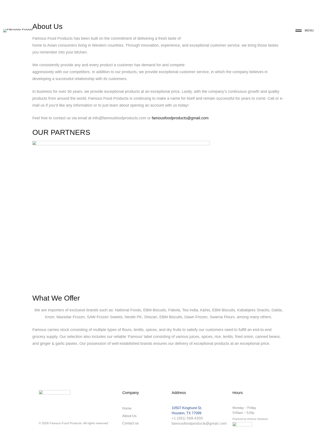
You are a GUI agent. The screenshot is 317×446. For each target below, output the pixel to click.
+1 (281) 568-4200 (187, 418)
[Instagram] (40, 415)
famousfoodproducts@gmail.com (180, 118)
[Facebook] (48, 415)
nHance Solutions (257, 419)
